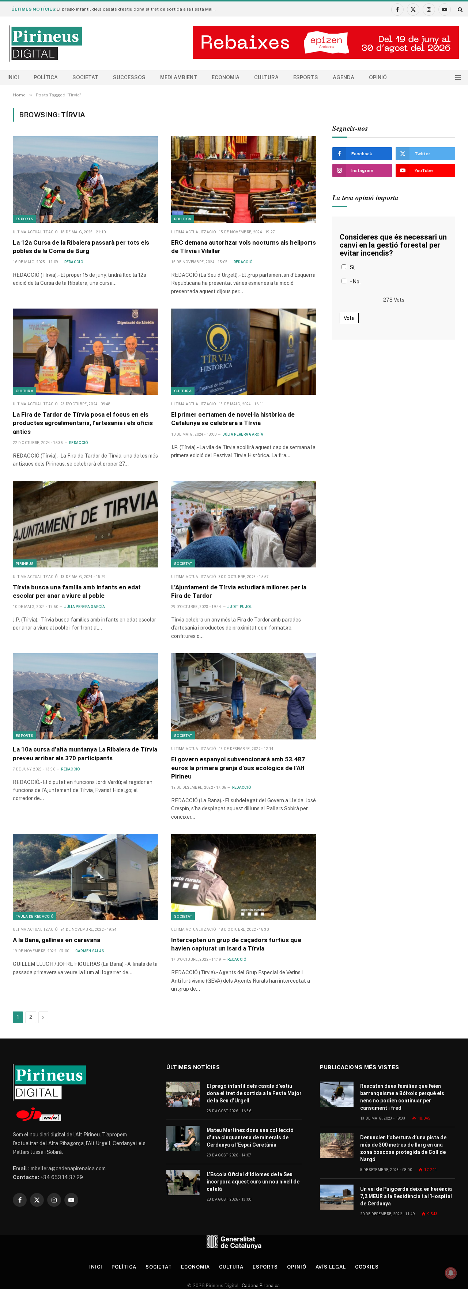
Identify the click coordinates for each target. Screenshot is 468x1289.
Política (46, 77)
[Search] (459, 9)
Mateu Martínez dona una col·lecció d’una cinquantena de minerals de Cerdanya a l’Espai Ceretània (250, 1137)
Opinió (378, 77)
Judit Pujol (239, 607)
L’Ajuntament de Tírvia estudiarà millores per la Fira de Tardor (238, 591)
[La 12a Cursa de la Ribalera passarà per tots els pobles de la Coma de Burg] (85, 179)
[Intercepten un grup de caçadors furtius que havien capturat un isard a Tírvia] (243, 877)
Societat (85, 77)
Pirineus (25, 563)
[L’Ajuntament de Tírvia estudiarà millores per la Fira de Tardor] (243, 524)
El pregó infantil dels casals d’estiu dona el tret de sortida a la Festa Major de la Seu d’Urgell (139, 9)
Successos (129, 77)
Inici (13, 77)
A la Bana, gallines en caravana (56, 940)
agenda (343, 77)
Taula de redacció (34, 916)
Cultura (266, 77)
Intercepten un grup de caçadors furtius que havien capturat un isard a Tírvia (236, 944)
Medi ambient (178, 77)
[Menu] (458, 77)
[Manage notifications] (451, 1273)
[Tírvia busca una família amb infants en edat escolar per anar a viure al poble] (85, 524)
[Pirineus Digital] (45, 43)
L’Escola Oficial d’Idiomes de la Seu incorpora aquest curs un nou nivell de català (253, 1181)
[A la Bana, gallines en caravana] (85, 877)
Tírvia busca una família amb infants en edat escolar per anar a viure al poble (77, 591)
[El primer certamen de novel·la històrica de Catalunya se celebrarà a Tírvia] (243, 352)
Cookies (367, 1267)
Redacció (73, 262)
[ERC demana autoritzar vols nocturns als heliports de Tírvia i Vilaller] (243, 179)
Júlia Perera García (243, 434)
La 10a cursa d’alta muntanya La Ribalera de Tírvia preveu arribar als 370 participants (85, 753)
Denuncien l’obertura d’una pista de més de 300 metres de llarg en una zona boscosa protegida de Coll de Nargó (403, 1148)
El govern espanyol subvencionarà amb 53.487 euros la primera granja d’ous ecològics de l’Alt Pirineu (238, 768)
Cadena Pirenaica (260, 1285)
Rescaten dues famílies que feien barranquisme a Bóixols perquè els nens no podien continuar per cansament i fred (402, 1097)
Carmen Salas (89, 951)
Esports (305, 77)
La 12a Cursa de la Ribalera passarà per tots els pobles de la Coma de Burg (81, 247)
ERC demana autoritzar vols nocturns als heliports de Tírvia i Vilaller (243, 247)
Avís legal (331, 1267)
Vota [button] (349, 318)
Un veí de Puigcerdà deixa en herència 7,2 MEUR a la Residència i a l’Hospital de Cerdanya (406, 1196)
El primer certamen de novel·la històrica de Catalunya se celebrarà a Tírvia (233, 419)
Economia (225, 77)
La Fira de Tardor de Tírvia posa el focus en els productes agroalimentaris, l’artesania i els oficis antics (83, 423)
